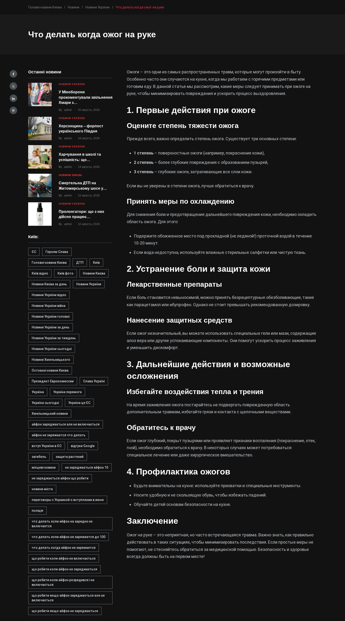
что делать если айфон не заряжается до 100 (68, 537)
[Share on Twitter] (13, 86)
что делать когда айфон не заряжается (64, 547)
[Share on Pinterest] (13, 110)
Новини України (72, 84)
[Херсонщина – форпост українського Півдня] (40, 128)
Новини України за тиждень (54, 338)
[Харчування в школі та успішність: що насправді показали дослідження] (40, 157)
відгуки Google (83, 446)
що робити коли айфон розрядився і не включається (63, 582)
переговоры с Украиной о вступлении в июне (68, 500)
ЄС (34, 252)
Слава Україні (94, 381)
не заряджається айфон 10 (86, 467)
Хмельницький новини (50, 413)
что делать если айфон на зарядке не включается (62, 523)
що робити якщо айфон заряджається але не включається (68, 598)
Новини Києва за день (49, 284)
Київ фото (65, 273)
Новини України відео (49, 295)
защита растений (70, 457)
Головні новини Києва (49, 262)
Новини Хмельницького (51, 359)
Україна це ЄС (79, 403)
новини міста (42, 489)
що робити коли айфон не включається (64, 558)
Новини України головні (50, 316)
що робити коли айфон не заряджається (64, 569)
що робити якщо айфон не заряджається (65, 611)
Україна (38, 392)
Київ (96, 262)
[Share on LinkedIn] (13, 98)
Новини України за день (50, 327)
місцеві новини (44, 467)
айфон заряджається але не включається (66, 424)
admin (68, 110)
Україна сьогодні (45, 403)
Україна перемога (67, 392)
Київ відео (40, 273)
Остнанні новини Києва (50, 370)
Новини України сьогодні (52, 349)
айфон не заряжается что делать (58, 435)
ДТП (80, 262)
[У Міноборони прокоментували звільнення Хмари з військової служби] (40, 94)
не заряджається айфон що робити (60, 478)
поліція (37, 510)
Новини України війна (48, 306)
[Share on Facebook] (13, 74)
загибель (39, 457)
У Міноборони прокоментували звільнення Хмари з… (85, 97)
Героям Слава (57, 252)
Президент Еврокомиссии (53, 381)
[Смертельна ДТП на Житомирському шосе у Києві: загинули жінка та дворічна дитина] (40, 185)
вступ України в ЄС (46, 446)
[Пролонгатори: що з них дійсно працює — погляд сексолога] (40, 214)
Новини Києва (70, 175)
